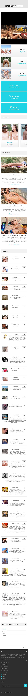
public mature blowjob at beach (14, 175)
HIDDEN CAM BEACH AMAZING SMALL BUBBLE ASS (14, 235)
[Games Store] (14, 6)
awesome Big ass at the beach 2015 (14, 205)
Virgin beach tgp (4, 664)
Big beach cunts (4, 668)
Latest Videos (6, 152)
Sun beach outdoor (4, 666)
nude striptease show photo (12, 654)
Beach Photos (9, 692)
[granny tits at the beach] (10, 132)
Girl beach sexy (4, 672)
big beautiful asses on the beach (13, 655)
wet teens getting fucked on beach (16, 657)
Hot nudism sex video (5, 662)
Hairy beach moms (4, 670)
